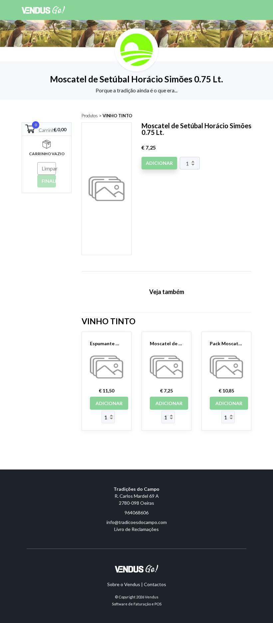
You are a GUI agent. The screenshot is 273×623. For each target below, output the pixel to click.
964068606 (136, 512)
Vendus (151, 597)
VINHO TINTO (117, 115)
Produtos (90, 115)
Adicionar (159, 163)
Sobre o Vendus (123, 584)
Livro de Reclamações (136, 529)
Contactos (155, 584)
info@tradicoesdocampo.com (137, 522)
